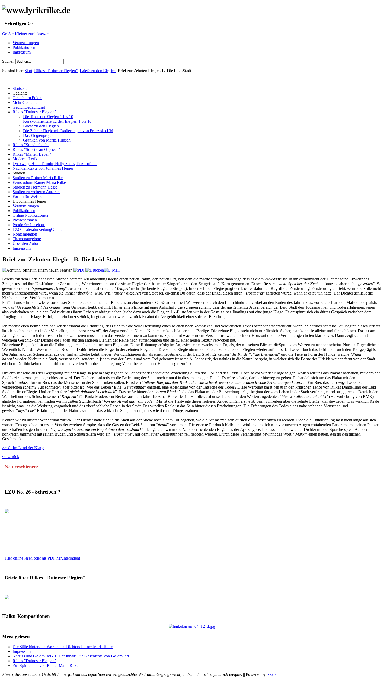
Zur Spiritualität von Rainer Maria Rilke (45, 665)
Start (28, 70)
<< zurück (10, 456)
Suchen (8, 61)
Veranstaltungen (26, 42)
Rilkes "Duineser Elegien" (56, 70)
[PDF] (79, 270)
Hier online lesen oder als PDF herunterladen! (42, 558)
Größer (8, 34)
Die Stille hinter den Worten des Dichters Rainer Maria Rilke (63, 646)
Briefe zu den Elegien (98, 70)
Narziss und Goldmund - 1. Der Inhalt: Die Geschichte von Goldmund (71, 656)
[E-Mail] (112, 270)
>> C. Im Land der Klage (23, 447)
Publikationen (24, 47)
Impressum (22, 52)
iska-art (273, 674)
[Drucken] (94, 270)
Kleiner (21, 34)
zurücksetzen (39, 34)
